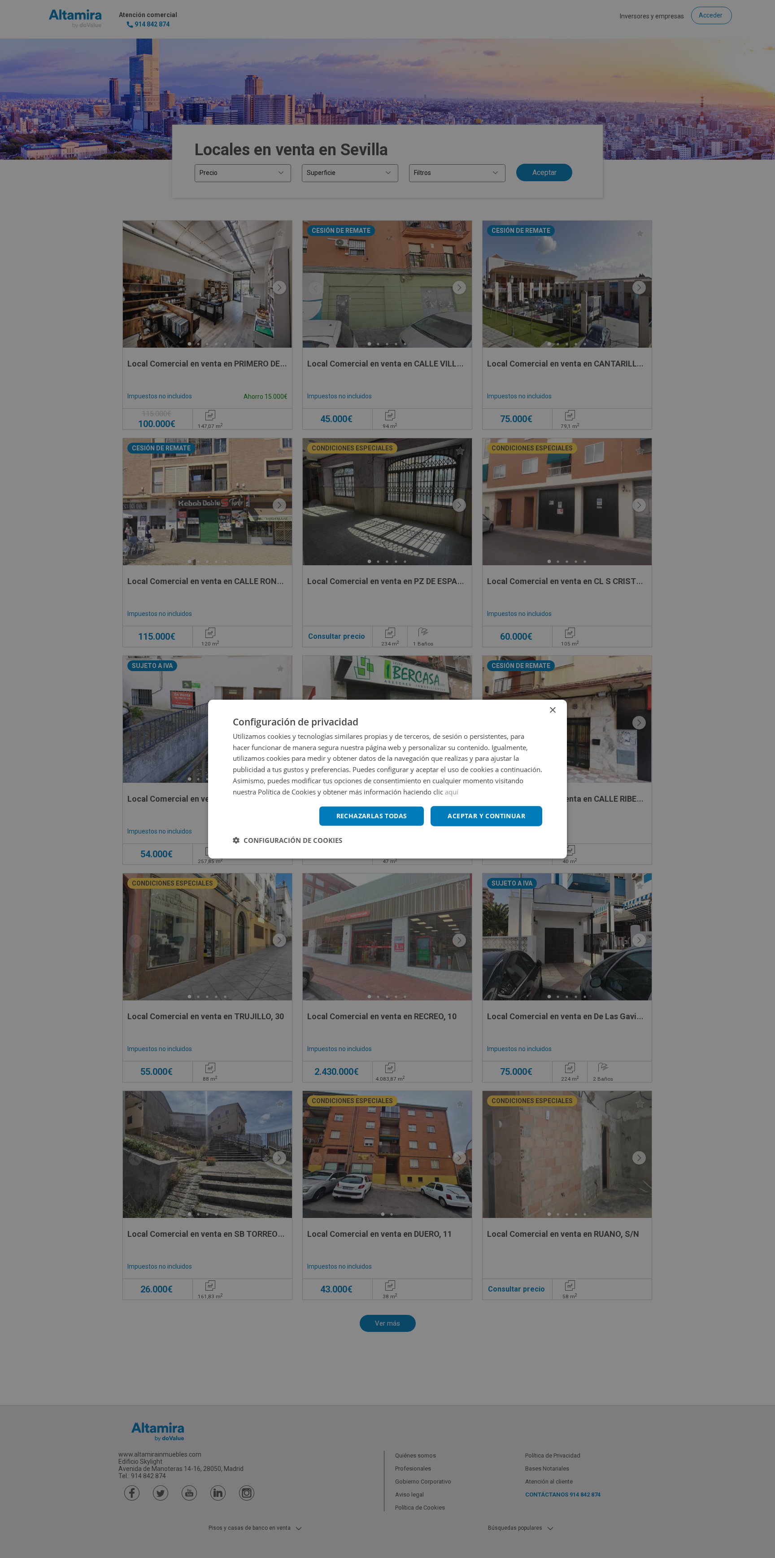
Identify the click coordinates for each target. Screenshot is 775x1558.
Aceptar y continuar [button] (486, 816)
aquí (451, 791)
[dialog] (387, 779)
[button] (287, 840)
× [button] (552, 710)
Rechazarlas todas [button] (371, 816)
